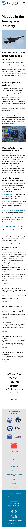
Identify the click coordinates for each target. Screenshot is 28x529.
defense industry (17, 66)
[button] (23, 3)
